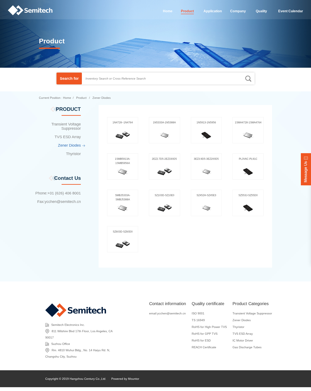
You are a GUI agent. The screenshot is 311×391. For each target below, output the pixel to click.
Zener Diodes (101, 97)
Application (213, 11)
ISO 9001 (198, 313)
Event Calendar (290, 11)
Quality (261, 11)
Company (238, 11)
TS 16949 (198, 320)
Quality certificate (208, 303)
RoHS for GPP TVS (204, 333)
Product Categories (251, 303)
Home (167, 11)
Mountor (133, 378)
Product (187, 11)
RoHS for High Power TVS (209, 327)
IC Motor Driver (243, 340)
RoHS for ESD (201, 340)
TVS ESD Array (68, 137)
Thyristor (73, 154)
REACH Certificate (204, 347)
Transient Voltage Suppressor (66, 126)
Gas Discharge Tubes (247, 347)
